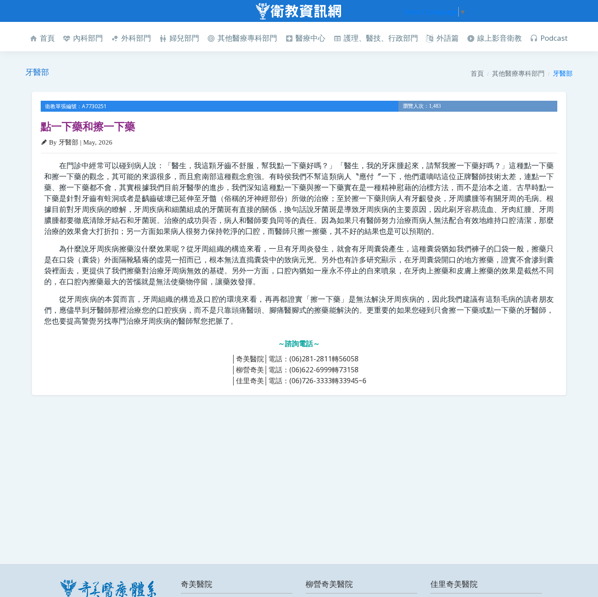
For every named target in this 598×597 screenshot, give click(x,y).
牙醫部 (563, 73)
